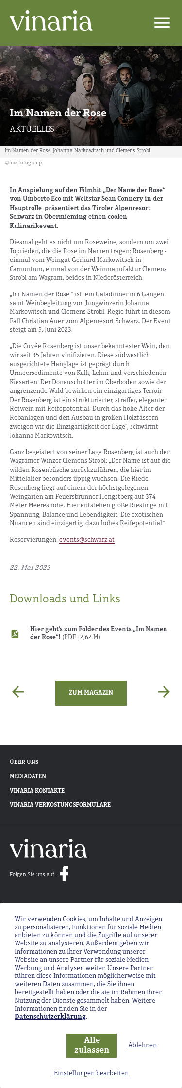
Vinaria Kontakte (37, 791)
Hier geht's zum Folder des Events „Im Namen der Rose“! (98, 633)
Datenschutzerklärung (50, 1017)
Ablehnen (142, 1045)
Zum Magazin (91, 693)
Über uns (24, 762)
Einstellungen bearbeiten (91, 1073)
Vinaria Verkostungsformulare (60, 805)
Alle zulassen (91, 1046)
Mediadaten (28, 776)
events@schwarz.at (87, 540)
